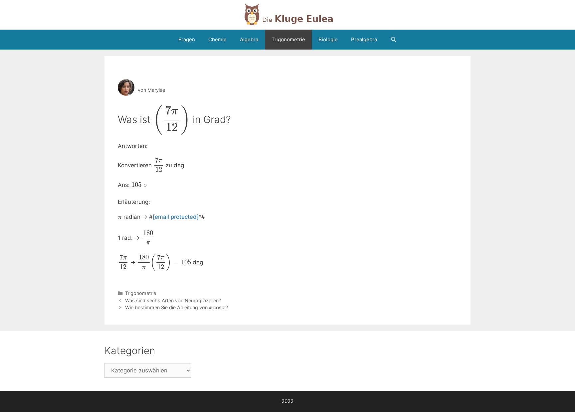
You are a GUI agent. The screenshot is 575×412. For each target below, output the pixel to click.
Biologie (328, 39)
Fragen (186, 39)
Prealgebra (364, 39)
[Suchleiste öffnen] (393, 40)
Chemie (217, 39)
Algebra (249, 39)
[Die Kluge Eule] (287, 14)
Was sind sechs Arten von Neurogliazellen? (173, 300)
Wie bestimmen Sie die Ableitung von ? (176, 307)
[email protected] (176, 216)
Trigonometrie (288, 39)
